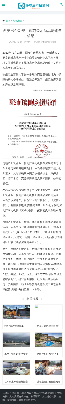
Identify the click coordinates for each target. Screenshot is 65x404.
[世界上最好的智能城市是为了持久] (48, 369)
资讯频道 (17, 20)
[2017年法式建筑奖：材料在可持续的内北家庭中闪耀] (16, 314)
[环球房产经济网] (33, 5)
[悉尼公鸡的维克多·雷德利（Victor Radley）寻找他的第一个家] (48, 314)
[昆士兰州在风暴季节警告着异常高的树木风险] (16, 342)
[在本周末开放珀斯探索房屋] (16, 369)
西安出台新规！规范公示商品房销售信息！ (32, 33)
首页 (8, 20)
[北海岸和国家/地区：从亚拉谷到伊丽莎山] (48, 342)
